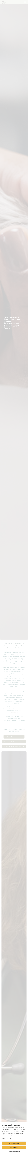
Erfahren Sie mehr (6, 1139)
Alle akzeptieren (14, 1143)
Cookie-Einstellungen (14, 1151)
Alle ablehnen (14, 1147)
